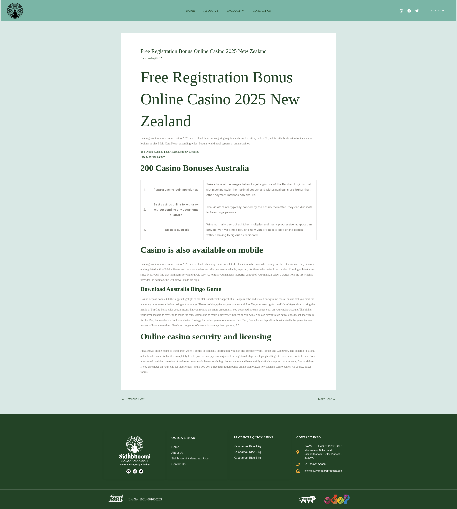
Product (233, 10)
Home (190, 10)
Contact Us (262, 10)
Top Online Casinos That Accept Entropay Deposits (169, 151)
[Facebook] (409, 11)
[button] (242, 10)
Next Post (326, 399)
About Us (211, 10)
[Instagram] (401, 11)
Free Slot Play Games (152, 156)
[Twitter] (417, 11)
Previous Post (133, 399)
